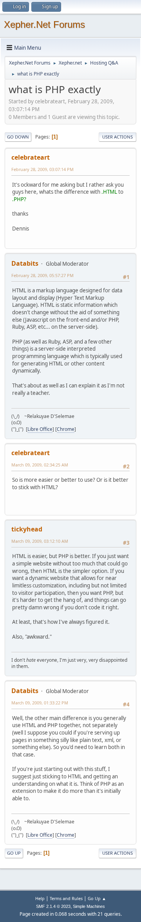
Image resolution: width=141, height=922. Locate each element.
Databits (24, 263)
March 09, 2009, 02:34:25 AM (39, 465)
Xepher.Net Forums (44, 24)
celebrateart (30, 157)
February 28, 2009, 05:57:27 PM (42, 275)
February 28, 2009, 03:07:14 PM (42, 169)
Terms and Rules (66, 898)
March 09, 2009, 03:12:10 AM (39, 541)
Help (40, 898)
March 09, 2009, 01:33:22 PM (39, 703)
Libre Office (39, 429)
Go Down (18, 137)
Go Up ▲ (97, 898)
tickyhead (26, 529)
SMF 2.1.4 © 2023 (53, 906)
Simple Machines (89, 906)
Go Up (14, 853)
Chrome (65, 429)
